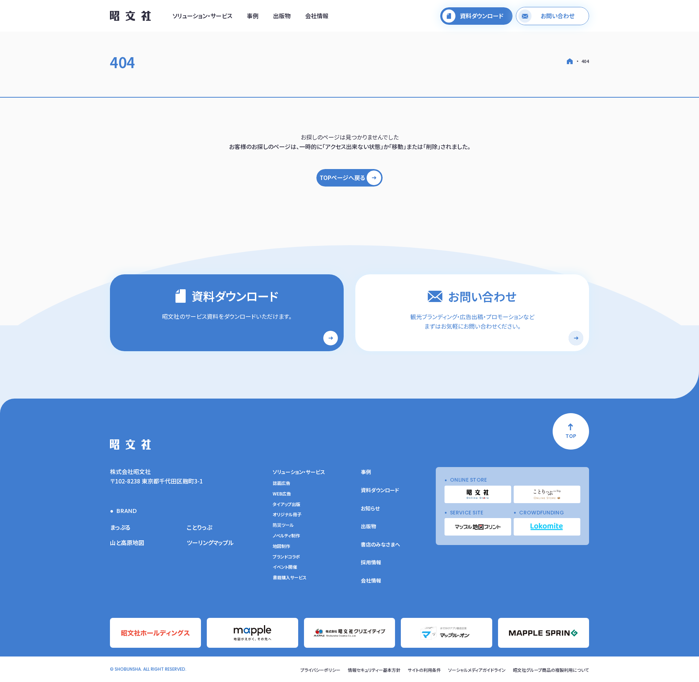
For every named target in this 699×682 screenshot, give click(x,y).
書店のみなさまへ (380, 544)
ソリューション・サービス (202, 15)
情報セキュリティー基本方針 (374, 670)
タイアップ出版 (286, 504)
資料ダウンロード (380, 490)
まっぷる (120, 527)
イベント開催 (285, 567)
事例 (252, 15)
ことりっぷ (199, 527)
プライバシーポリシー (320, 670)
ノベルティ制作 (286, 535)
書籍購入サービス (290, 577)
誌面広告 (281, 483)
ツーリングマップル (210, 542)
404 (585, 61)
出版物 (282, 15)
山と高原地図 (127, 542)
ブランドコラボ (286, 557)
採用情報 (371, 562)
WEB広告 (282, 494)
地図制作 (281, 546)
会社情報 (316, 15)
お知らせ (370, 508)
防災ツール (283, 525)
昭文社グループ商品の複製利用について (551, 670)
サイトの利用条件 (424, 670)
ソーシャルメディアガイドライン (477, 670)
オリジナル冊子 (287, 514)
